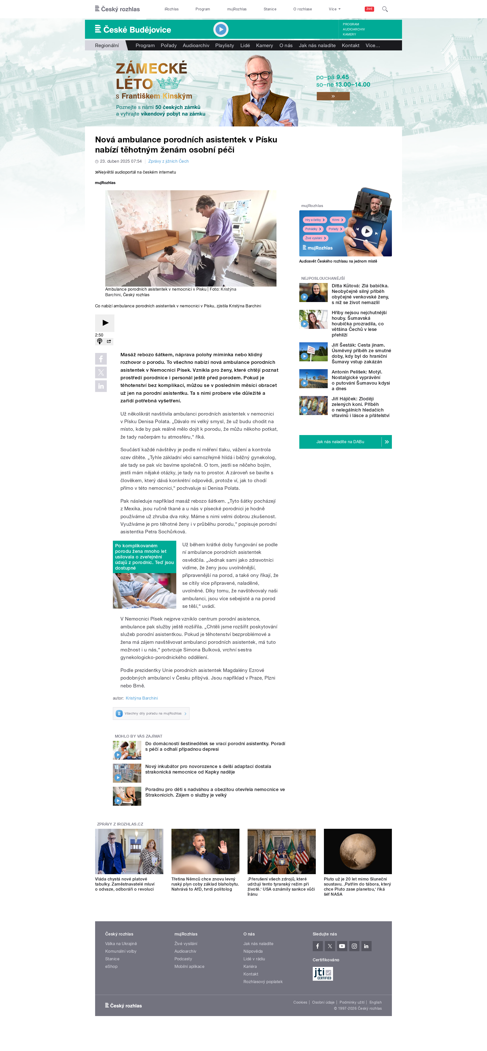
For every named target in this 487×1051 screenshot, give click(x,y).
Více (373, 45)
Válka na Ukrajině (121, 943)
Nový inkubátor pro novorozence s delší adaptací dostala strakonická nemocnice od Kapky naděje (208, 769)
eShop (111, 966)
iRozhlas (172, 9)
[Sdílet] (108, 341)
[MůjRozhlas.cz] (105, 183)
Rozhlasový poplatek (263, 981)
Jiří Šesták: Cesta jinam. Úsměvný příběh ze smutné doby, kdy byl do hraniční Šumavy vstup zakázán (361, 353)
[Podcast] (99, 341)
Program (203, 9)
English (376, 1002)
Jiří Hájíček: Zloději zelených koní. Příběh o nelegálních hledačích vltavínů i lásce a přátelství (361, 407)
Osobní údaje (323, 1002)
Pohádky (311, 229)
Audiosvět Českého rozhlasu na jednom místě (338, 261)
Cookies (300, 1002)
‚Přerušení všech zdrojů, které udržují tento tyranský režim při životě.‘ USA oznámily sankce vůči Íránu (281, 887)
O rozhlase (302, 9)
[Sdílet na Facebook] (101, 359)
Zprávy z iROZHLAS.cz (120, 824)
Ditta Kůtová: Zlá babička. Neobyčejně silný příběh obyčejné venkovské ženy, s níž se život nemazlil (360, 294)
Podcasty (183, 958)
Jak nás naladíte (317, 45)
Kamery (349, 34)
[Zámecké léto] (243, 88)
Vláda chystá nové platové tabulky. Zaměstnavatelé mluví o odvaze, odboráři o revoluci (125, 884)
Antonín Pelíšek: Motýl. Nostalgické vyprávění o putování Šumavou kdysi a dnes (361, 380)
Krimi (335, 220)
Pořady (169, 45)
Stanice (270, 9)
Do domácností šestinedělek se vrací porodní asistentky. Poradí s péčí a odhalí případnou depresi (215, 746)
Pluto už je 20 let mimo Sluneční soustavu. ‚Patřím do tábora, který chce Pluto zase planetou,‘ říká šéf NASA (357, 887)
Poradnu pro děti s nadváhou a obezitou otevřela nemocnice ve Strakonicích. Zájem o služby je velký (215, 792)
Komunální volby (120, 951)
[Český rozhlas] (117, 9)
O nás (286, 45)
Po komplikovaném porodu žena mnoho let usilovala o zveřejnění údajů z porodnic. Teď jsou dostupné (144, 557)
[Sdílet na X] (101, 372)
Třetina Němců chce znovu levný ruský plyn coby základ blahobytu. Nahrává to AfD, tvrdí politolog (205, 884)
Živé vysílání (313, 238)
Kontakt (351, 45)
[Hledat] (385, 9)
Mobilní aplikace (190, 966)
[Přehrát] (104, 323)
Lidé (245, 45)
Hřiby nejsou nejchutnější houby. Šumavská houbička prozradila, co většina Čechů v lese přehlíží (359, 323)
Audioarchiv (354, 29)
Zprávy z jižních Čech (168, 161)
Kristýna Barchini (142, 698)
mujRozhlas (237, 9)
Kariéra (250, 966)
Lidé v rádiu (254, 958)
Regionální (107, 45)
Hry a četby (313, 220)
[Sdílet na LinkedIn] (101, 386)
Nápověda (253, 951)
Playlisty (224, 45)
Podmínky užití (352, 1002)
